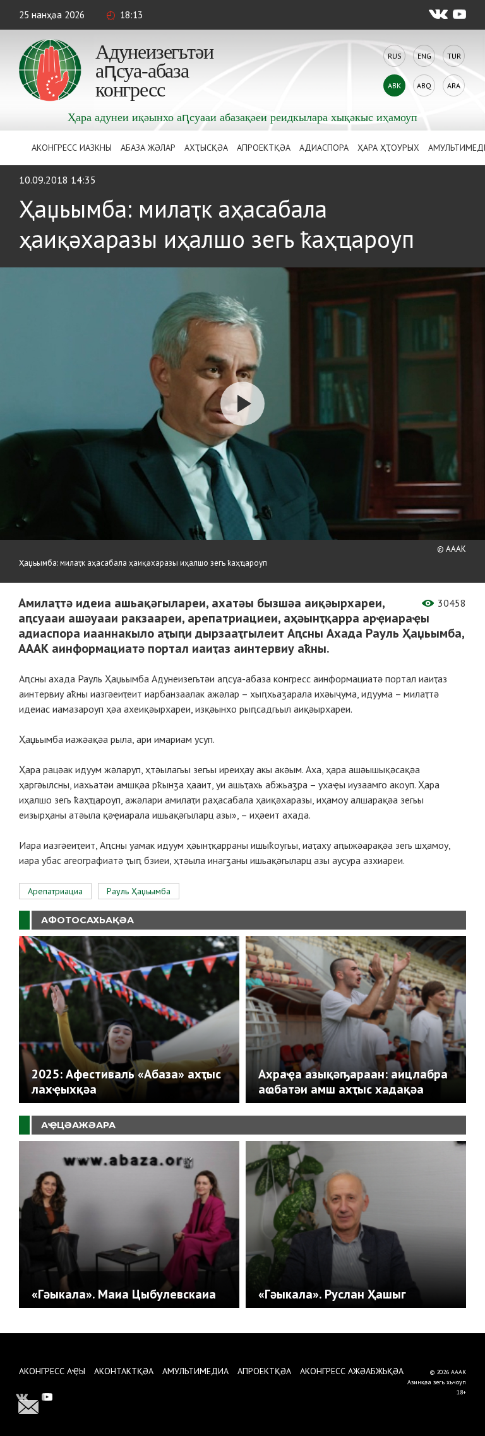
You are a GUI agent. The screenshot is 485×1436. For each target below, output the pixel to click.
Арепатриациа (55, 891)
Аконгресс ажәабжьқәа (352, 1371)
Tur (454, 56)
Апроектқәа (263, 147)
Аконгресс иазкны (72, 147)
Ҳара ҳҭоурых (388, 147)
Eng (424, 56)
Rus (395, 56)
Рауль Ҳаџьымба (139, 891)
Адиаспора (324, 147)
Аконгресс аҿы (52, 1371)
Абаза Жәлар (148, 147)
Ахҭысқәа (206, 147)
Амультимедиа (195, 1371)
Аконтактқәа (123, 1371)
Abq (424, 85)
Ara (453, 85)
